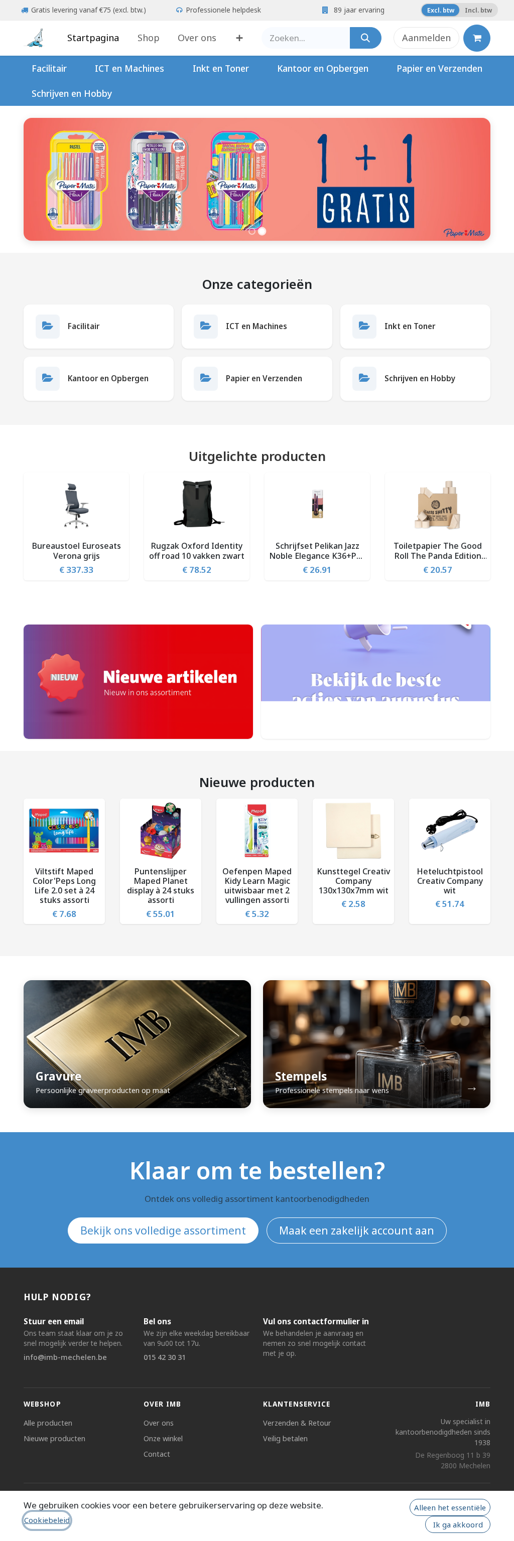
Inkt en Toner (221, 68)
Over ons (159, 1423)
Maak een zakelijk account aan (356, 1230)
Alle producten (48, 1423)
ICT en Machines (129, 68)
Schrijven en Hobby (72, 93)
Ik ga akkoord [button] (458, 1524)
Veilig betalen (285, 1438)
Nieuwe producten (54, 1438)
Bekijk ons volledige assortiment (163, 1230)
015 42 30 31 (165, 1357)
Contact (157, 1454)
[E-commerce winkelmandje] (476, 38)
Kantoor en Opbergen (322, 68)
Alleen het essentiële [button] (450, 1507)
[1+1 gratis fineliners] (262, 231)
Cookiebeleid (47, 1520)
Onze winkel (163, 1438)
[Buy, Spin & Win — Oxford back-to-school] (251, 231)
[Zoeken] (365, 38)
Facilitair (49, 68)
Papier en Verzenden (439, 68)
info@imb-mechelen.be (65, 1357)
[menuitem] (93, 38)
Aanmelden (426, 38)
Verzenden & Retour (297, 1423)
